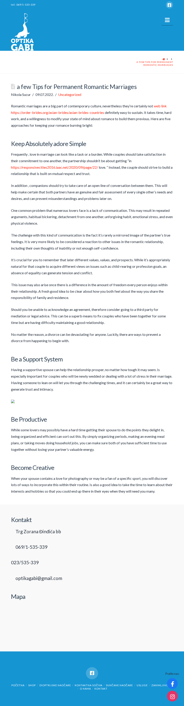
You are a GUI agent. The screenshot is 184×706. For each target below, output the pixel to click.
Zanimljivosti (162, 685)
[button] (167, 20)
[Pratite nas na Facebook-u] (172, 683)
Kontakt (100, 688)
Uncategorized (69, 94)
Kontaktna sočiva (88, 685)
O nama (85, 688)
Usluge (142, 685)
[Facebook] (169, 5)
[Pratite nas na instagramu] (172, 696)
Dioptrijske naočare (55, 685)
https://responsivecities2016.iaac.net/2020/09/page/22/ (54, 167)
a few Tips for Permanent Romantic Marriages (154, 63)
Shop (32, 685)
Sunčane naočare (119, 685)
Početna (17, 685)
